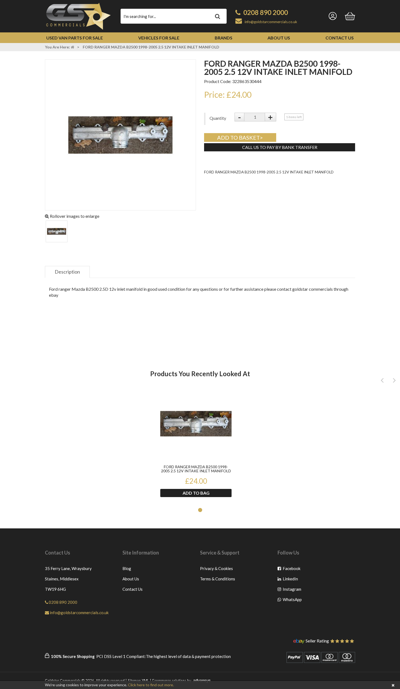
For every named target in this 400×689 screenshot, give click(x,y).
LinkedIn (292, 580)
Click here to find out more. (151, 684)
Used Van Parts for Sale (74, 37)
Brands (223, 37)
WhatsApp (292, 601)
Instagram (292, 590)
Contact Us (339, 37)
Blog (126, 568)
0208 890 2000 (265, 12)
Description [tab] (67, 272)
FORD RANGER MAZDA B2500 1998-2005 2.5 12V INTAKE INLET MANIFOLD (196, 469)
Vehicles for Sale (158, 37)
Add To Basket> (240, 137)
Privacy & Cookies (216, 568)
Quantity (218, 118)
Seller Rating (317, 641)
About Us (278, 37)
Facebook (292, 570)
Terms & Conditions (217, 578)
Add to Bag (196, 492)
